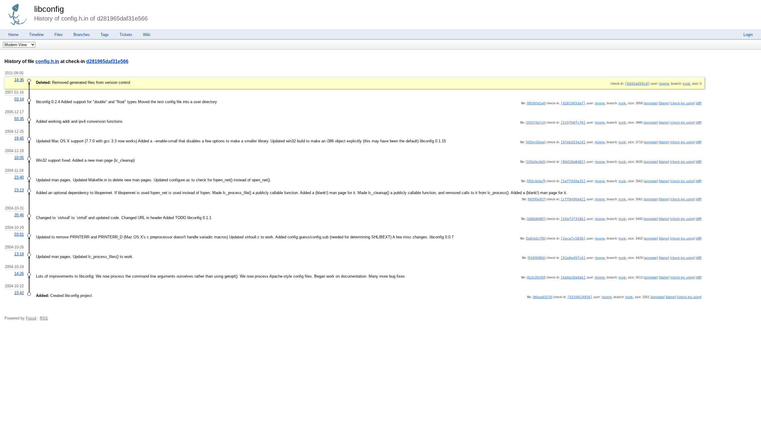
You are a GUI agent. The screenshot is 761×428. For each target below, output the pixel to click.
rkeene (664, 83)
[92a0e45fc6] (573, 258)
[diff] (699, 103)
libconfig (49, 9)
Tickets (126, 34)
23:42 (19, 293)
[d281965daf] (573, 103)
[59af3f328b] (573, 219)
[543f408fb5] (536, 257)
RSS (44, 318)
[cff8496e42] (573, 199)
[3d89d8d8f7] (536, 219)
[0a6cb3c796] (535, 238)
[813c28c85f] (536, 277)
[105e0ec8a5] (535, 161)
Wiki (146, 34)
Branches (81, 34)
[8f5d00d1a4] (536, 103)
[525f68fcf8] (573, 123)
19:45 (19, 138)
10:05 (19, 157)
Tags (104, 34)
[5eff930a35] (573, 181)
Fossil (31, 318)
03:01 (19, 234)
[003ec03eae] (535, 142)
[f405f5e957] (536, 199)
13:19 (19, 254)
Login (748, 34)
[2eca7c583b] (573, 238)
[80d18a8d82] (573, 162)
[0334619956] (579, 297)
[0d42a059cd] (637, 84)
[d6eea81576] (542, 297)
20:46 (19, 215)
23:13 (19, 190)
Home (13, 34)
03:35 (19, 119)
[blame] (664, 103)
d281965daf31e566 (107, 61)
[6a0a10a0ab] (573, 277)
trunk (686, 83)
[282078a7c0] (535, 122)
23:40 (19, 177)
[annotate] (651, 103)
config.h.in (47, 61)
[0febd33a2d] (573, 142)
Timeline (36, 34)
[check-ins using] (682, 103)
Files (58, 34)
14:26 (19, 273)
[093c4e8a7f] (536, 181)
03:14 (19, 99)
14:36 (19, 80)
